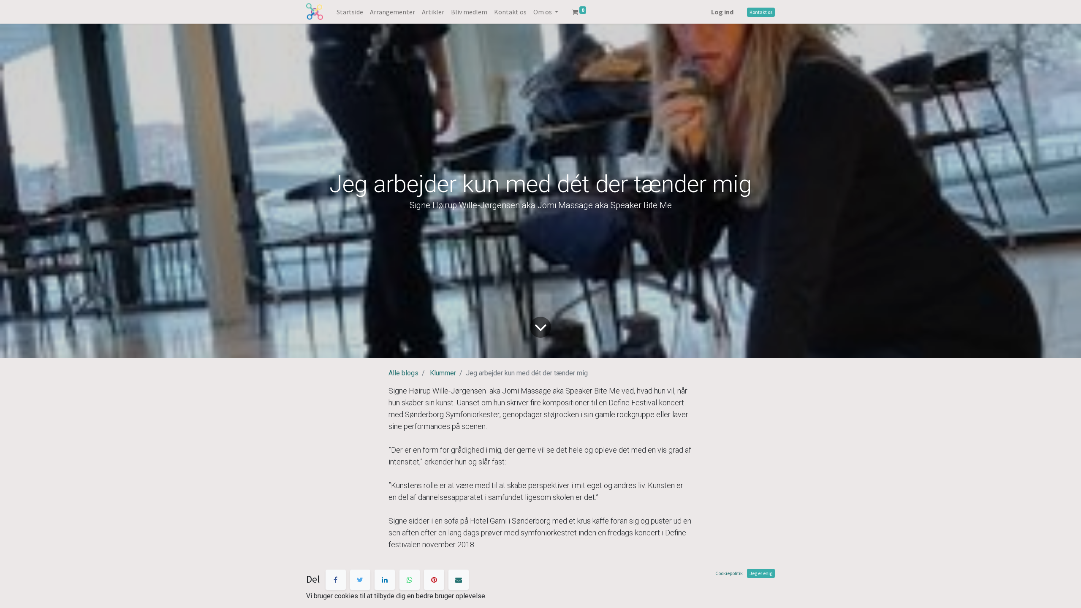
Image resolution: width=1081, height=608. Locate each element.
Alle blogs (403, 373)
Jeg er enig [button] (761, 573)
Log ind (722, 12)
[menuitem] (350, 11)
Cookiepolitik (729, 573)
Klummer (443, 373)
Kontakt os (761, 12)
